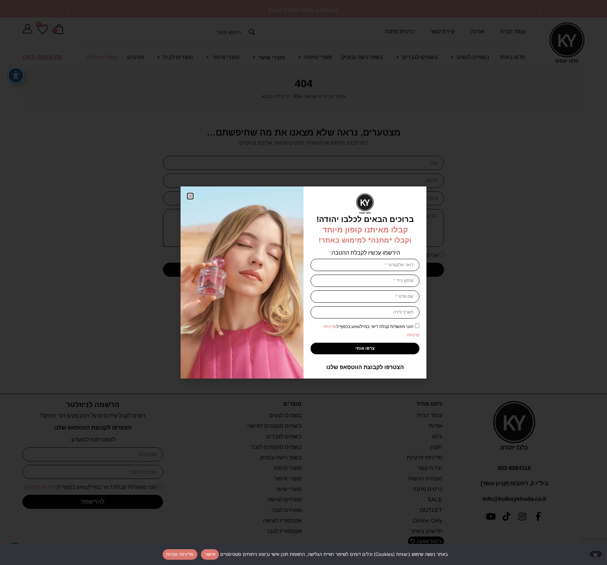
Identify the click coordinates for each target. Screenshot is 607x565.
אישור (209, 554)
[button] (190, 196)
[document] (303, 282)
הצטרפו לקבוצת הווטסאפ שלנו (365, 367)
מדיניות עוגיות (180, 554)
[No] (596, 554)
